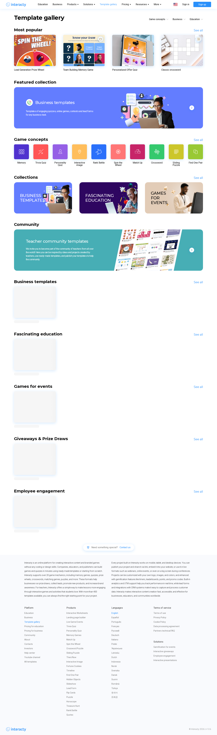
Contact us (125, 547)
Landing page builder (76, 617)
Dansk (114, 675)
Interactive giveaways (164, 651)
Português (116, 622)
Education (43, 4)
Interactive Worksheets (77, 613)
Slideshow (71, 684)
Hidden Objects (73, 679)
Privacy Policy (160, 617)
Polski (114, 644)
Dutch (114, 657)
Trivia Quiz (71, 626)
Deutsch (115, 635)
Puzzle (69, 697)
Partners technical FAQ (164, 631)
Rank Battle (71, 710)
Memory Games (73, 635)
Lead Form (71, 688)
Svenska (115, 670)
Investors (28, 648)
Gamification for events (164, 647)
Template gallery (108, 4)
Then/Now (71, 657)
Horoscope (71, 701)
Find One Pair (72, 675)
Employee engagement (164, 656)
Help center (29, 653)
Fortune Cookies (73, 666)
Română (115, 684)
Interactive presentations (165, 660)
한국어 (114, 693)
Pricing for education (34, 626)
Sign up (202, 4)
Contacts (28, 644)
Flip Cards (70, 693)
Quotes (69, 715)
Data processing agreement (167, 626)
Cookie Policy (160, 622)
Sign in (185, 4)
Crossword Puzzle (74, 648)
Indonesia (115, 662)
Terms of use (160, 613)
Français (115, 626)
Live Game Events (74, 622)
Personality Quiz (74, 631)
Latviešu (115, 653)
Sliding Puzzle (73, 653)
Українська (116, 648)
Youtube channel (32, 657)
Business (57, 4)
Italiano (114, 639)
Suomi (114, 679)
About (27, 639)
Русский (115, 631)
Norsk (114, 666)
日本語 (114, 697)
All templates (30, 662)
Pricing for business (33, 631)
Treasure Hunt (73, 706)
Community (29, 635)
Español (115, 617)
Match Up (70, 639)
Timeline (70, 670)
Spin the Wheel (73, 644)
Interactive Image (74, 662)
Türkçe (114, 688)
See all (198, 30)
